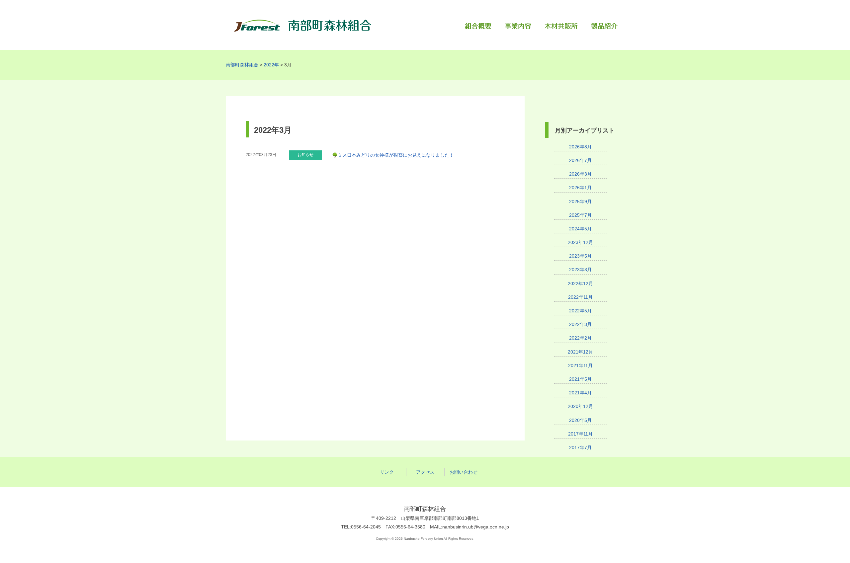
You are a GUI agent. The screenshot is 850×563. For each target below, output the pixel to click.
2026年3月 (580, 174)
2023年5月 (580, 256)
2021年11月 (580, 365)
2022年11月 (580, 297)
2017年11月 (580, 434)
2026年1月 (580, 187)
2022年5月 (580, 310)
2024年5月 (580, 228)
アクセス (425, 472)
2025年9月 (580, 201)
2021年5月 (580, 379)
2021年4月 (580, 392)
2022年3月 (580, 324)
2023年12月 (580, 242)
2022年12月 (580, 283)
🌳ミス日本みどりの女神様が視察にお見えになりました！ (393, 155)
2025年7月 (580, 215)
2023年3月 (580, 269)
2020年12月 (580, 406)
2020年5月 (580, 420)
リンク (387, 472)
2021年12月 (580, 352)
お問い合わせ (463, 472)
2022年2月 (580, 338)
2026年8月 (580, 146)
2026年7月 (580, 160)
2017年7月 (580, 447)
